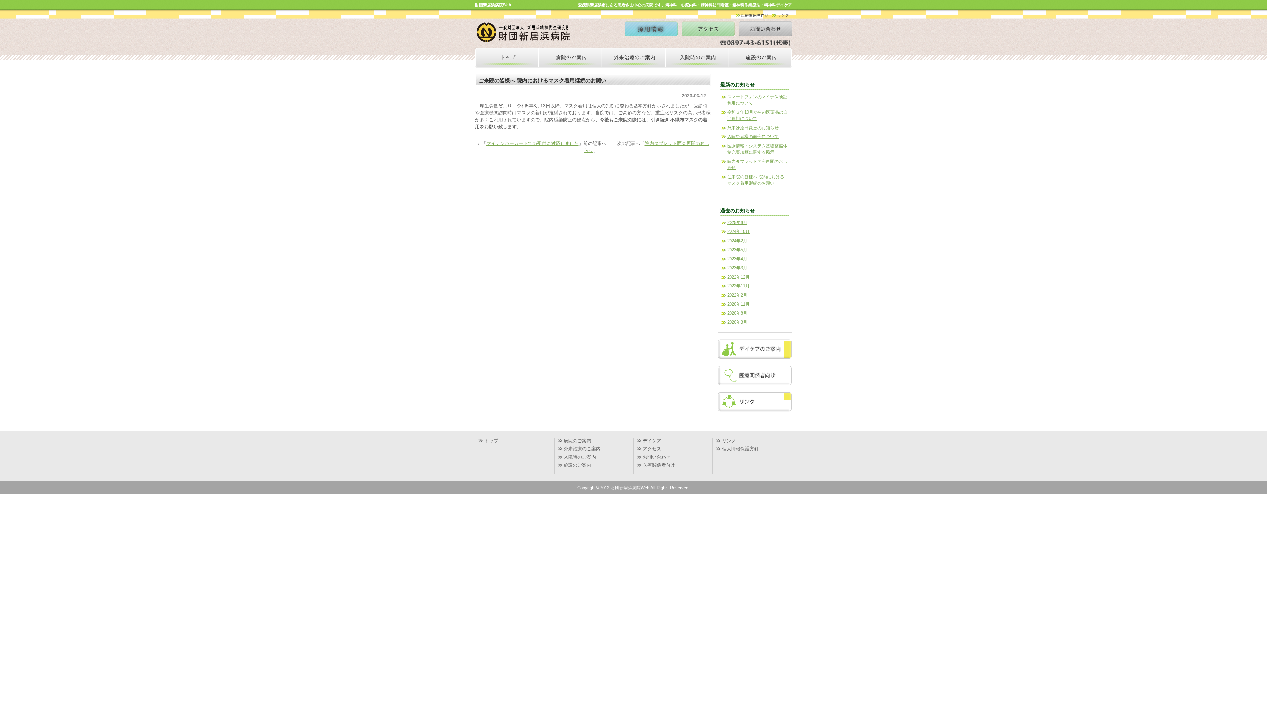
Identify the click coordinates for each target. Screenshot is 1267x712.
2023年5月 (737, 249)
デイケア (652, 440)
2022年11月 (738, 285)
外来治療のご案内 (582, 448)
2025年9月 (737, 222)
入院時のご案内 (580, 457)
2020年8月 (737, 313)
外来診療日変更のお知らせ (753, 127)
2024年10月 (738, 231)
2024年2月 (737, 240)
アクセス (652, 448)
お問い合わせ (656, 457)
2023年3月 (737, 267)
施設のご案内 (577, 465)
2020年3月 (737, 322)
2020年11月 (738, 304)
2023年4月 (737, 258)
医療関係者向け (659, 465)
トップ (491, 440)
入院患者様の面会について (753, 136)
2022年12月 (738, 277)
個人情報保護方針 (740, 448)
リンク (729, 440)
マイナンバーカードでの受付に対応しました (532, 143)
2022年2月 (737, 295)
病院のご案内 (577, 440)
